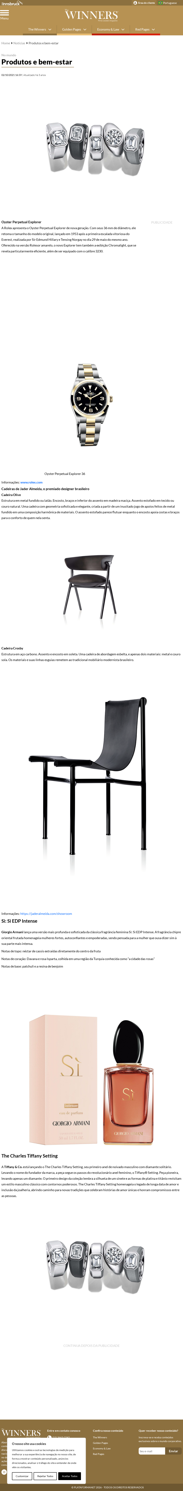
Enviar (173, 1451)
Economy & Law (108, 29)
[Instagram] (4, 1472)
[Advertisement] (168, 99)
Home (5, 43)
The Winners (37, 29)
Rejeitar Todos (45, 1476)
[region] (46, 1461)
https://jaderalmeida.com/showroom (46, 914)
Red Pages (142, 29)
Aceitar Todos (69, 1476)
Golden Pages (72, 29)
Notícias (19, 43)
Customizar (22, 1476)
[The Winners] (91, 15)
